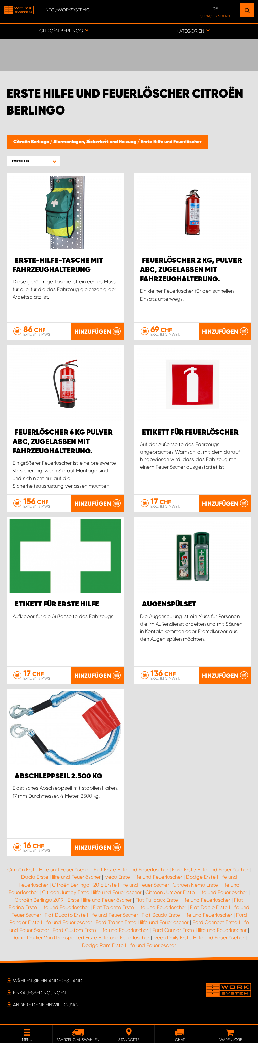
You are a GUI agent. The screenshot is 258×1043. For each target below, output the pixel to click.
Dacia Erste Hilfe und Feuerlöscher (61, 877)
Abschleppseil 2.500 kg (58, 776)
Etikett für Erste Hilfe (57, 604)
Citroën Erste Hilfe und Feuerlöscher (48, 870)
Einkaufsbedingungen (39, 992)
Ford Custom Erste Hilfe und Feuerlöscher (100, 930)
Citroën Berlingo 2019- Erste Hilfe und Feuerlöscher (73, 900)
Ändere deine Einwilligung (45, 1004)
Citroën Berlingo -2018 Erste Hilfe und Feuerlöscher (110, 885)
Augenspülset (169, 604)
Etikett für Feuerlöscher (190, 432)
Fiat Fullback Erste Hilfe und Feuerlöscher (182, 900)
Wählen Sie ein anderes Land (47, 980)
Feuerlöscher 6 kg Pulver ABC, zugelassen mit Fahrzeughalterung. (63, 442)
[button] (33, 161)
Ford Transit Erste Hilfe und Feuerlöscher (142, 922)
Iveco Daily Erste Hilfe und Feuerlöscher (198, 938)
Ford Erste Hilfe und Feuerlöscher (210, 870)
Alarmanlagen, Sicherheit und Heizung (95, 142)
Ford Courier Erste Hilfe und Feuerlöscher (199, 930)
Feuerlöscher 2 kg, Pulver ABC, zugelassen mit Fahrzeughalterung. (191, 270)
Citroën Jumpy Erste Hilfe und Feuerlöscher (92, 892)
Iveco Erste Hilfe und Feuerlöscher (143, 877)
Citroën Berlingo (31, 142)
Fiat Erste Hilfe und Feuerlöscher (131, 870)
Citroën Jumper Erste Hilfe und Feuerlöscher (196, 892)
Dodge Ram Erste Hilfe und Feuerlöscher (129, 945)
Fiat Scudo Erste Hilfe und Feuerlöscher (187, 915)
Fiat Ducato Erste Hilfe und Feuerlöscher (91, 915)
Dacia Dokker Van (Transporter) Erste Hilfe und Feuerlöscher (80, 938)
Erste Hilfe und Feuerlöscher (171, 142)
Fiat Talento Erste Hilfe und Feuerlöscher (139, 907)
